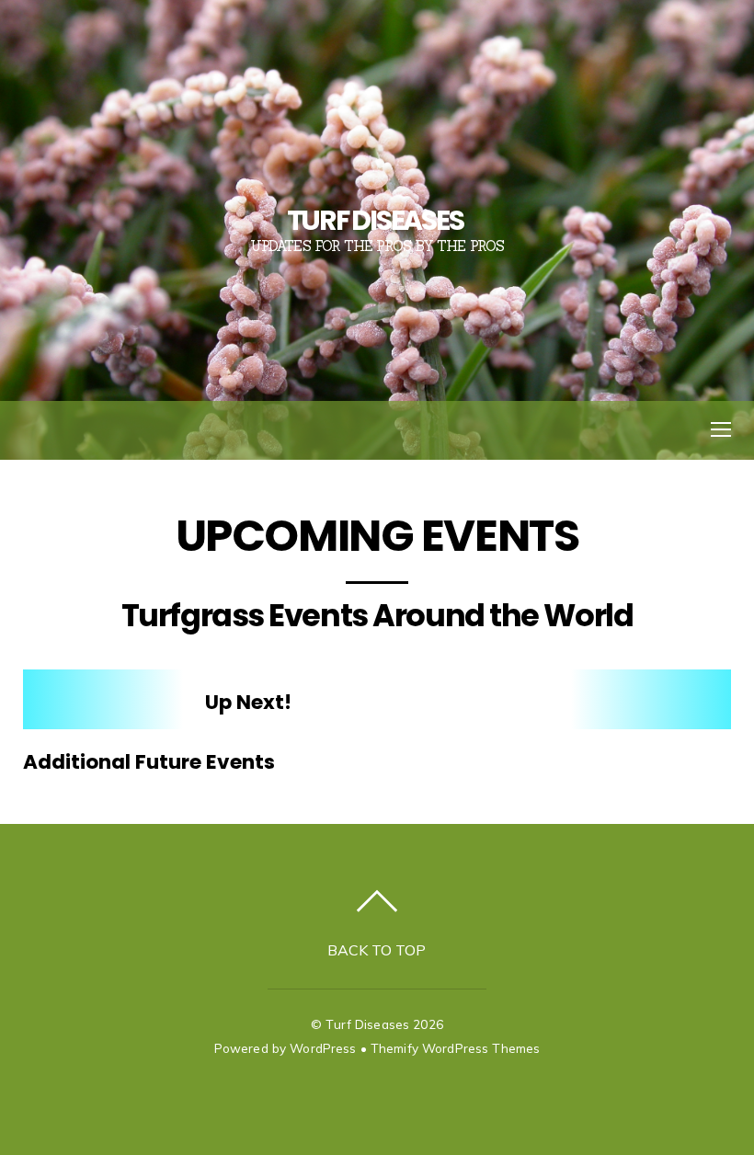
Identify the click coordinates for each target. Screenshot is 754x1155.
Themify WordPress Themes (455, 1048)
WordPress (323, 1048)
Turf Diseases (367, 1024)
